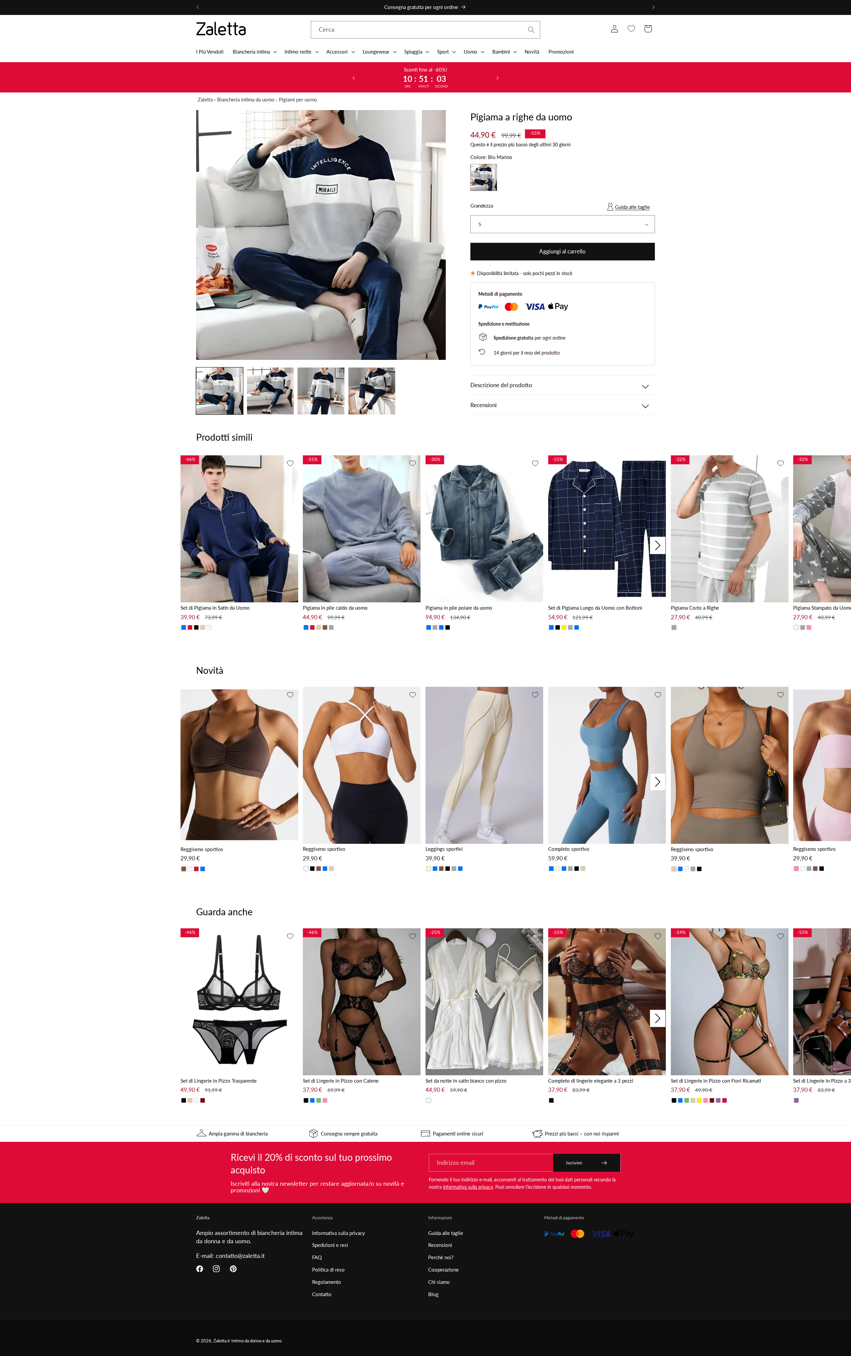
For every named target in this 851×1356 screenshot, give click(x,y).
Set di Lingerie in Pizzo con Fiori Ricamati (716, 1081)
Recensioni (440, 1245)
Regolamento (326, 1282)
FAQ (317, 1257)
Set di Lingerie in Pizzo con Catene (341, 1081)
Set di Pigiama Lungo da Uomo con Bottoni (595, 608)
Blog (433, 1294)
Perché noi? (441, 1257)
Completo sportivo (568, 849)
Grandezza (481, 206)
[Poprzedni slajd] (353, 77)
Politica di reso (328, 1270)
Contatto (321, 1294)
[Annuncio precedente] (197, 7)
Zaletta (205, 99)
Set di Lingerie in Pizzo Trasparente (219, 1081)
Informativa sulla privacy (338, 1233)
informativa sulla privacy (468, 1187)
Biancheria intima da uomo (246, 99)
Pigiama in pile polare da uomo (459, 608)
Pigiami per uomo (298, 99)
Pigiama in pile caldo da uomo (335, 608)
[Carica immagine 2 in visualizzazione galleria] (270, 391)
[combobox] (425, 30)
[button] (254, 51)
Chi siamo (439, 1282)
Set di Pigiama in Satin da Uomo (215, 608)
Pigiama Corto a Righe (695, 608)
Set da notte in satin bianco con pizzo (466, 1081)
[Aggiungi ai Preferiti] (290, 463)
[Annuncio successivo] (653, 7)
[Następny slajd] (497, 77)
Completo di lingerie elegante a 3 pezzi (590, 1081)
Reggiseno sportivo (202, 849)
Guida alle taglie (632, 207)
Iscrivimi (574, 1162)
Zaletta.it (221, 1340)
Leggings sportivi (444, 849)
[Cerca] (531, 29)
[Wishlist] (631, 28)
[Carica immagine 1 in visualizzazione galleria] (219, 391)
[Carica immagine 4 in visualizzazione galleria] (371, 391)
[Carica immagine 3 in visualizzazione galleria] (321, 391)
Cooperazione (443, 1270)
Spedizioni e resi (330, 1245)
